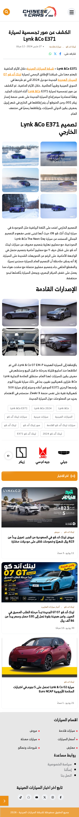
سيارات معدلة (29, 739)
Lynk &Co (63, 408)
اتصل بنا (66, 775)
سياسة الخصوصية (60, 764)
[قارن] (4, 801)
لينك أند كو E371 (26, 433)
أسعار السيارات (66, 739)
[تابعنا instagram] (53, 797)
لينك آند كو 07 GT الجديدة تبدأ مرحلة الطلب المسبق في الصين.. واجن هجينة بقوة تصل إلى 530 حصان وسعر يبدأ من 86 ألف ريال (39, 616)
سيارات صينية (41, 416)
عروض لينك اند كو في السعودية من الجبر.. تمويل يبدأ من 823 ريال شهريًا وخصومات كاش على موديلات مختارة (41, 539)
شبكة (50, 68)
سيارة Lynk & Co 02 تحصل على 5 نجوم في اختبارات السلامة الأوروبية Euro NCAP (43, 689)
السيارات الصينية (63, 416)
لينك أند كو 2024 (52, 433)
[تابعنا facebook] (61, 797)
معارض (71, 747)
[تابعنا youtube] (37, 797)
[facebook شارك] (60, 53)
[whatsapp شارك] (50, 53)
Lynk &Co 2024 (43, 408)
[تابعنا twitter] (45, 797)
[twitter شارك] (55, 53)
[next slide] (8, 456)
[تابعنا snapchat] (29, 797)
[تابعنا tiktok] (21, 797)
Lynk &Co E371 (18, 408)
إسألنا (68, 770)
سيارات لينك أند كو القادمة (61, 425)
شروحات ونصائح (27, 747)
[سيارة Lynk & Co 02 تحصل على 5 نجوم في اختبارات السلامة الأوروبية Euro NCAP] (39, 657)
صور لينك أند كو (31, 425)
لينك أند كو (10, 425)
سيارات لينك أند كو (17, 416)
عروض (33, 730)
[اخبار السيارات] (39, 11)
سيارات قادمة (67, 730)
